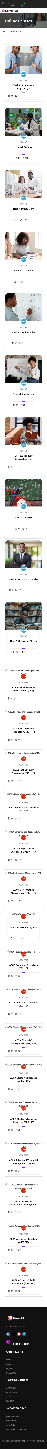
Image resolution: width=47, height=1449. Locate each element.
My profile (10, 1368)
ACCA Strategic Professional (16, 1429)
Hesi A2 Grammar (23, 270)
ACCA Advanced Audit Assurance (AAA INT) (23, 1282)
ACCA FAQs (10, 1425)
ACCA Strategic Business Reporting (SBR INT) (23, 1121)
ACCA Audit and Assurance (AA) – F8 (23, 1004)
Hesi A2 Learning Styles (23, 641)
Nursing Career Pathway (14, 1416)
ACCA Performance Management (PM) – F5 (23, 891)
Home (4, 32)
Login (21, 5)
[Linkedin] (24, 1334)
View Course (23, 60)
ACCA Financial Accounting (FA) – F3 (23, 809)
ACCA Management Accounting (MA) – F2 (23, 771)
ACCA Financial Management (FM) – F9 (23, 1042)
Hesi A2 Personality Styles (23, 579)
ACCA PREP (11, 1388)
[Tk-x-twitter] (14, 1334)
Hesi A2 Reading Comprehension (23, 457)
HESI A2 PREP (11, 1392)
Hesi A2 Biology (23, 147)
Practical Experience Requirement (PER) (23, 689)
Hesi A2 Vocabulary (23, 394)
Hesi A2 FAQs (11, 1421)
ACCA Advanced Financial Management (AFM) (23, 1162)
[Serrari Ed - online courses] (10, 11)
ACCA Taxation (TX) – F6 (23, 927)
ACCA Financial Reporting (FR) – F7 (23, 967)
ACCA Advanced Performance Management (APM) (23, 1203)
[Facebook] (8, 1334)
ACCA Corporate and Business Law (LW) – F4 (23, 850)
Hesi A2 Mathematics (23, 332)
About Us (10, 1364)
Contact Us (11, 1373)
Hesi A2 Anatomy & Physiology (23, 87)
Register (13, 5)
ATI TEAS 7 (10, 1397)
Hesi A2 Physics (23, 517)
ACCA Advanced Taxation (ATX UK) (23, 1241)
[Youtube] (19, 1334)
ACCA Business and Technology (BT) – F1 (23, 730)
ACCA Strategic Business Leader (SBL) (23, 1079)
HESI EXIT (10, 1401)
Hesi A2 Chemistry (23, 208)
